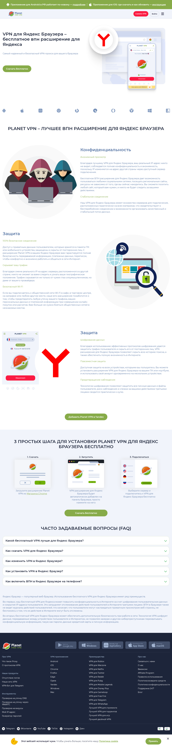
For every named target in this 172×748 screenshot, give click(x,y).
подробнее (79, 4)
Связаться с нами (146, 661)
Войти (154, 14)
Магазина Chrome (37, 493)
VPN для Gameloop (98, 692)
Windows (54, 688)
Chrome (54, 669)
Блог (140, 692)
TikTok (55, 728)
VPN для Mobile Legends (100, 685)
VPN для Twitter (96, 673)
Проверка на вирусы (12, 708)
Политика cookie (108, 741)
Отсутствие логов (11, 678)
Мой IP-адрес (8, 712)
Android (54, 661)
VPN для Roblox (96, 661)
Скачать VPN (140, 14)
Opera (53, 681)
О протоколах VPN (11, 665)
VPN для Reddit (96, 677)
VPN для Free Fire (97, 696)
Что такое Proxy (9, 661)
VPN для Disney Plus (99, 688)
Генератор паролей (12, 716)
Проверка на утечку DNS (14, 698)
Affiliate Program (146, 673)
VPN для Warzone (97, 665)
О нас (140, 665)
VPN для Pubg (96, 681)
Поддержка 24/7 (146, 688)
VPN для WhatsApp (98, 704)
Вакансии (142, 669)
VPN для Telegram (97, 700)
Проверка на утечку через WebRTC (15, 703)
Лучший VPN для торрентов (103, 711)
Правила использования (150, 677)
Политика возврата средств (152, 681)
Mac (52, 692)
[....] (15, 13)
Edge (52, 677)
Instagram (68, 728)
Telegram (10, 728)
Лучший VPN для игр (99, 715)
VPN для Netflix (96, 669)
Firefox (53, 673)
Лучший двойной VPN (100, 719)
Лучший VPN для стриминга (103, 708)
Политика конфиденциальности (154, 685)
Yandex (53, 685)
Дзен (82, 728)
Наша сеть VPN (9, 682)
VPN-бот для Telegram (13, 686)
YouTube (41, 728)
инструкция (159, 4)
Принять (153, 741)
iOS (52, 665)
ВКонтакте (26, 728)
